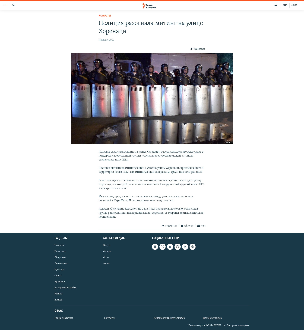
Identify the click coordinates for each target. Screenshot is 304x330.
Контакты (109, 318)
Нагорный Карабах (65, 287)
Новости (105, 15)
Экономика (61, 263)
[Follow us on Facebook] (155, 247)
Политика (60, 251)
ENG (285, 5)
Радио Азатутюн (63, 318)
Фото (106, 257)
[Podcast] (193, 247)
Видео (106, 245)
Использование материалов (169, 318)
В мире (58, 299)
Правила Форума (212, 318)
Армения (59, 281)
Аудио (106, 263)
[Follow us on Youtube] (170, 247)
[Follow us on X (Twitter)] (162, 247)
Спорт (57, 275)
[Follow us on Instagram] (177, 247)
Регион (58, 293)
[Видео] (276, 5)
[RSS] (185, 247)
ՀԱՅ (294, 5)
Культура (59, 269)
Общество (60, 257)
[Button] (197, 49)
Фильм (107, 251)
